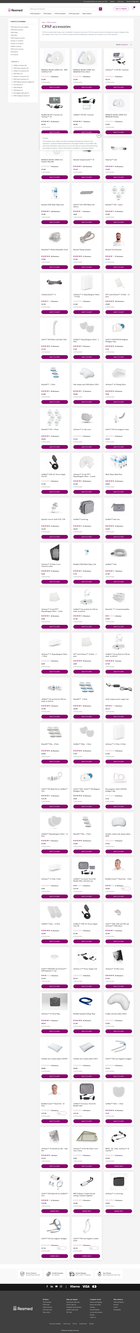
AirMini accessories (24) (20, 65)
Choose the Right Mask (132, 1)
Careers (116, 1307)
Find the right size (71, 1304)
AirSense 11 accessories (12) (21, 76)
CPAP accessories (47, 1307)
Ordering (92, 1307)
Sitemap (91, 1323)
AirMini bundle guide (72, 1309)
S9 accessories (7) (18, 84)
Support (112, 1)
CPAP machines (47, 1302)
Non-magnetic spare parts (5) (21, 93)
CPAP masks (46, 1304)
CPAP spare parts (47, 1309)
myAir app (120, 1)
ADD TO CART (54, 87)
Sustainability (117, 1309)
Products (92, 1315)
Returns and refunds (95, 1304)
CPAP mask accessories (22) (20, 68)
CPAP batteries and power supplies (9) (23, 82)
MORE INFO (118, 1166)
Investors (116, 1304)
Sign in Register (121, 8)
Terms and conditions (55, 1323)
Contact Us (93, 1317)
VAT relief (69, 1312)
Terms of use (66, 1323)
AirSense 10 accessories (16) (21, 71)
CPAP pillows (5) (18, 90)
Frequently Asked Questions (73, 1307)
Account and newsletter (96, 1312)
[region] (71, 141)
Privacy (75, 1323)
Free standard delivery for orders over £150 (95, 1)
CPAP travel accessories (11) (21, 79)
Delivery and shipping (96, 1302)
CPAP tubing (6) (17, 87)
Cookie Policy (83, 1323)
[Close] (99, 136)
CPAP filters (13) (18, 73)
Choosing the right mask (73, 1302)
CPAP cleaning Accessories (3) (21, 95)
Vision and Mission (119, 1302)
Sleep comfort (46, 1312)
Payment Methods (95, 1309)
